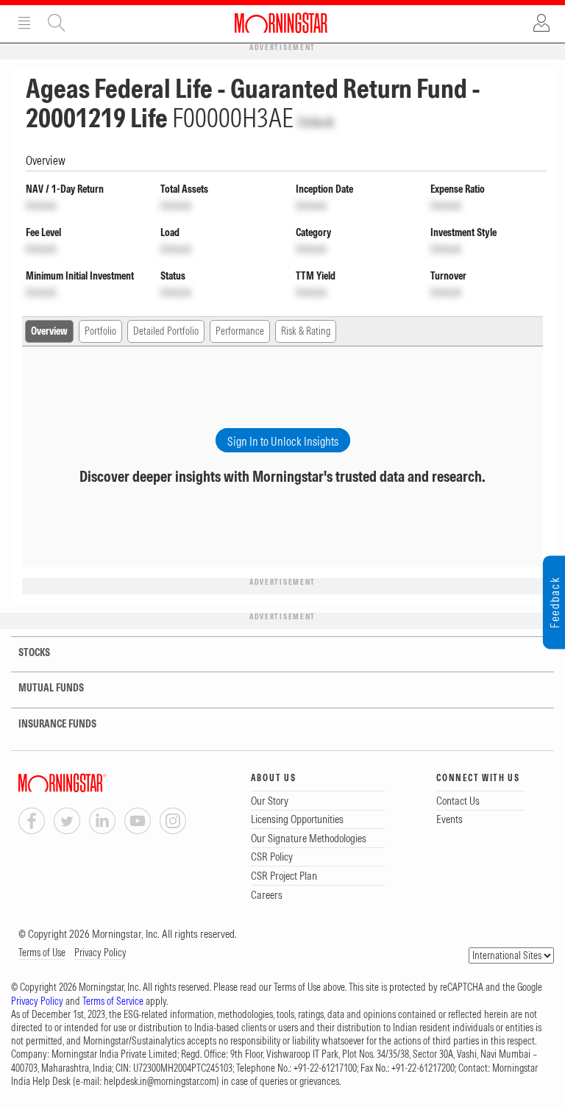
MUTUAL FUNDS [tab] (51, 687)
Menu (24, 23)
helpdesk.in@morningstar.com (160, 1081)
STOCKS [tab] (32, 652)
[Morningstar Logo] (281, 22)
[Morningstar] (92, 783)
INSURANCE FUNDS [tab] (57, 723)
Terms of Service (112, 1001)
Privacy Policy (100, 952)
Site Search (56, 22)
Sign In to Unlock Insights (282, 441)
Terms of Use (41, 952)
